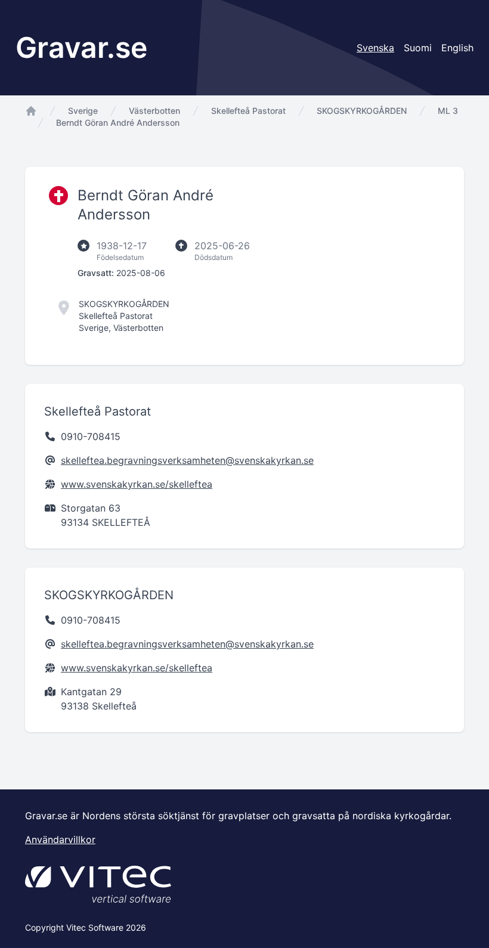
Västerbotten (154, 111)
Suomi (418, 48)
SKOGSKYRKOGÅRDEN (362, 111)
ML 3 (448, 111)
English (457, 48)
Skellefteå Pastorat (248, 111)
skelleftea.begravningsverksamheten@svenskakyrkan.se (187, 460)
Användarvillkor (60, 839)
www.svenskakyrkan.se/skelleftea (136, 484)
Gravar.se (81, 47)
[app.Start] (31, 111)
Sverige (83, 111)
